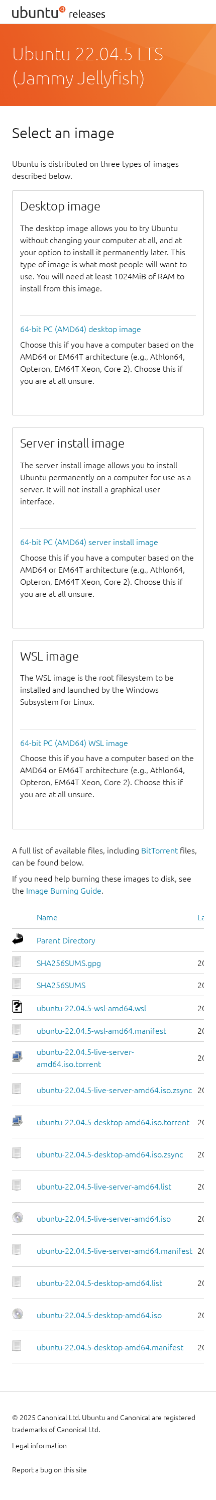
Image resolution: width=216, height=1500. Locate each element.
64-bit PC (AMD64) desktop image (80, 329)
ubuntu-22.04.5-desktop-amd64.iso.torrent (113, 1122)
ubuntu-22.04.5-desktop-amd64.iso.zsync (110, 1154)
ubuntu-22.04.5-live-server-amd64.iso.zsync (114, 1090)
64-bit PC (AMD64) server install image (89, 542)
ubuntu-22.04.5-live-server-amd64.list (104, 1186)
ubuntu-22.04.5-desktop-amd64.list (99, 1283)
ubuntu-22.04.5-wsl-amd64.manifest (101, 1030)
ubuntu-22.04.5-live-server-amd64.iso (104, 1218)
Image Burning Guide (63, 890)
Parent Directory (66, 940)
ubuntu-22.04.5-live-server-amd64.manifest (114, 1250)
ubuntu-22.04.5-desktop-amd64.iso (99, 1315)
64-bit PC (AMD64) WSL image (74, 742)
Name (47, 917)
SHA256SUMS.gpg (69, 963)
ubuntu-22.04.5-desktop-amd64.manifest (110, 1347)
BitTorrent (159, 850)
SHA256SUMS (61, 985)
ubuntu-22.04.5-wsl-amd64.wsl (91, 1008)
